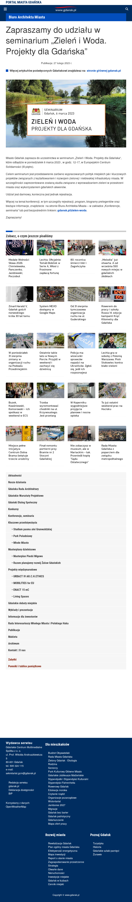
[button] (126, 9)
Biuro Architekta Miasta (27, 17)
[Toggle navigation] (5, 9)
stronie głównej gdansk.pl (104, 71)
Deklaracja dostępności (21, 790)
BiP (11, 793)
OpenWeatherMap (16, 806)
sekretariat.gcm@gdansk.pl (21, 773)
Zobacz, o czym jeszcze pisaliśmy (29, 236)
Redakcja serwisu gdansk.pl (18, 784)
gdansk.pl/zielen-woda (71, 210)
